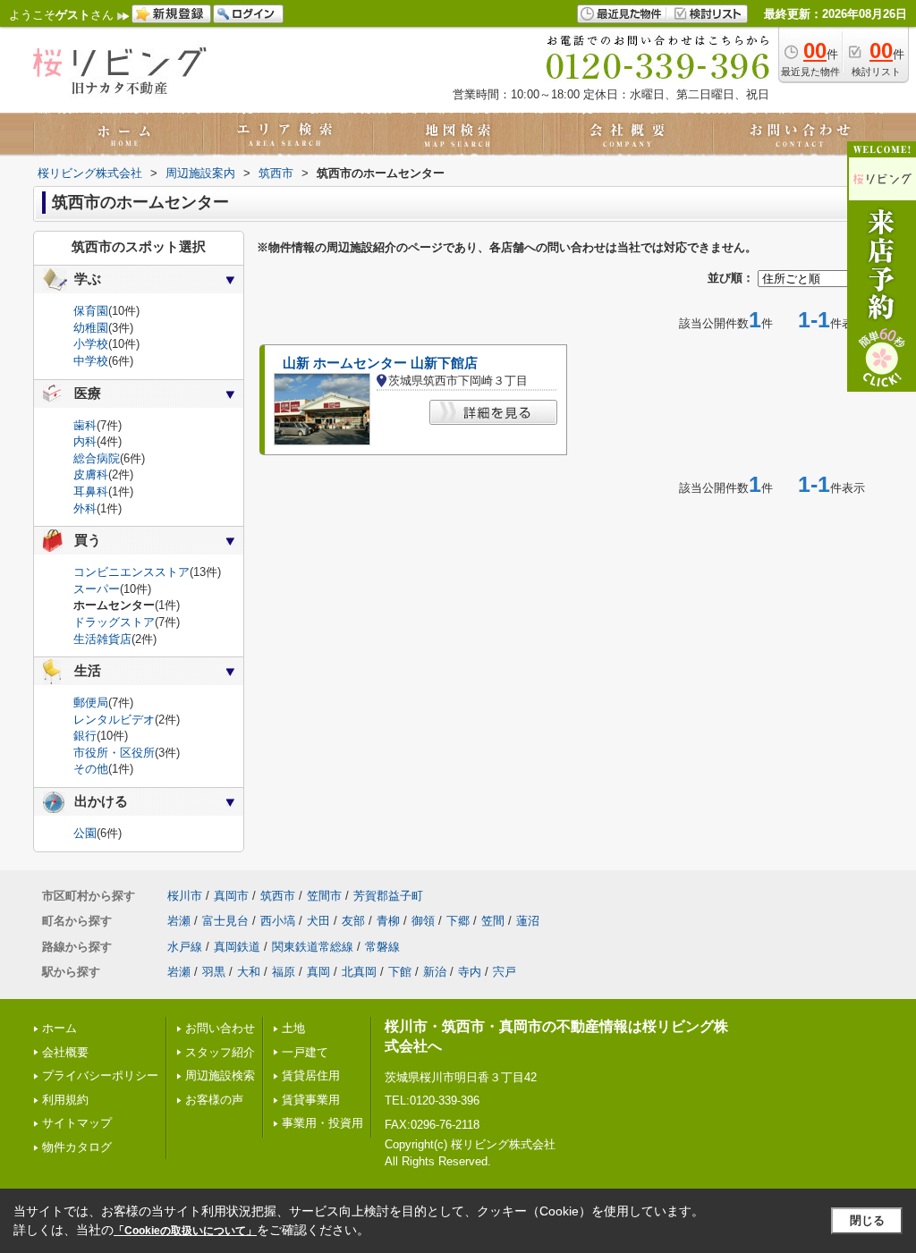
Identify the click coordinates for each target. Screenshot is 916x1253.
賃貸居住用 (311, 1075)
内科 (85, 441)
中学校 (90, 361)
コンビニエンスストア (131, 572)
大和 (248, 971)
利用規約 (65, 1099)
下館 (399, 971)
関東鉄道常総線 (312, 946)
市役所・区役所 (114, 752)
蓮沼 (527, 920)
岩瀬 (179, 920)
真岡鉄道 (237, 946)
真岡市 (231, 895)
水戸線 (184, 946)
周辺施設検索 (220, 1075)
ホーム (59, 1028)
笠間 (493, 920)
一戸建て (305, 1052)
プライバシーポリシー (100, 1075)
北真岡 (359, 971)
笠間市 (324, 895)
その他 (90, 768)
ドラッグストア (114, 622)
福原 (283, 971)
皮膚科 (90, 474)
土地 (293, 1028)
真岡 (318, 971)
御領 (423, 920)
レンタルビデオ (114, 719)
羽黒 (213, 971)
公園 (85, 833)
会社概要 (65, 1052)
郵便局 (90, 702)
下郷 (458, 920)
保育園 (90, 310)
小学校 (90, 344)
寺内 (469, 971)
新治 (434, 971)
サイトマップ (77, 1123)
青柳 (388, 920)
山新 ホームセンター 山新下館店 (380, 363)
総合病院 (96, 458)
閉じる (867, 1220)
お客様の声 (214, 1099)
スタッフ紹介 (220, 1052)
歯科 (85, 425)
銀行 (85, 735)
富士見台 (225, 920)
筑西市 (277, 895)
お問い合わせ (220, 1028)
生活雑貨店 (102, 639)
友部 (353, 920)
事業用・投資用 (322, 1123)
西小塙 (277, 920)
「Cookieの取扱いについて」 (185, 1230)
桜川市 (184, 895)
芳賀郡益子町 (388, 895)
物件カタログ (77, 1147)
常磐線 (382, 946)
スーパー (96, 589)
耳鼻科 (90, 491)
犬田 (318, 920)
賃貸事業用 (311, 1099)
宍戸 (504, 971)
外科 (85, 508)
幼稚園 (90, 327)
